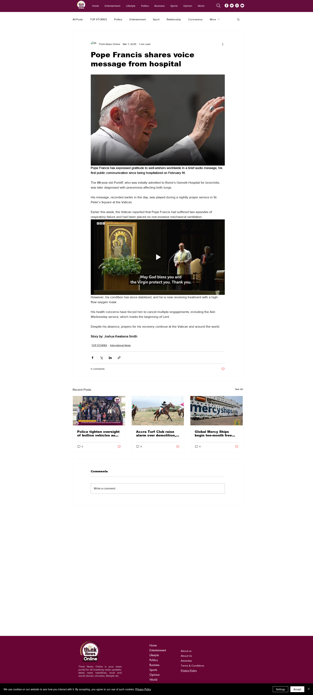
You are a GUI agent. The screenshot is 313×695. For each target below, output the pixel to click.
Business (154, 665)
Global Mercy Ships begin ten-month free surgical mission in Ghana (213, 433)
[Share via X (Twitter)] (101, 357)
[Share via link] (119, 357)
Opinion (154, 675)
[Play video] (158, 257)
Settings (280, 689)
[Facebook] (226, 5)
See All (239, 389)
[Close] (308, 689)
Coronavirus (195, 19)
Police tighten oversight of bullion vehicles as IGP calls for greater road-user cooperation (98, 433)
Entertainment (138, 19)
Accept (297, 689)
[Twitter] (232, 5)
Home (153, 645)
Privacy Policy (143, 689)
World (153, 680)
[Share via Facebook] (92, 357)
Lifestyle (154, 655)
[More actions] (222, 44)
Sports (153, 670)
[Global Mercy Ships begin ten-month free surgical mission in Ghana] (216, 410)
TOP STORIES (98, 19)
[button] (238, 19)
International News (120, 345)
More (213, 19)
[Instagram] (237, 5)
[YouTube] (242, 5)
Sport (156, 19)
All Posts (78, 19)
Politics (118, 19)
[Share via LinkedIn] (110, 357)
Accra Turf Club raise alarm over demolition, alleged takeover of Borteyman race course (157, 433)
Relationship (174, 19)
